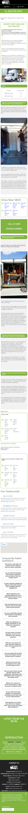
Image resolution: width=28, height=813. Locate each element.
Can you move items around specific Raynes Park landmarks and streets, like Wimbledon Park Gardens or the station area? (13, 674)
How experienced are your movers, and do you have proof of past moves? (13, 606)
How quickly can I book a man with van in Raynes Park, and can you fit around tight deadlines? (13, 705)
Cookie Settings (6, 806)
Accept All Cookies (8, 809)
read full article (14, 752)
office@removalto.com (16, 786)
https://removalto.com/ (15, 788)
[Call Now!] (8, 446)
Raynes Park (4, 411)
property (11, 742)
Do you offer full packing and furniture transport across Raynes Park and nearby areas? (13, 575)
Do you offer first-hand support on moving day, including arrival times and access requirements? (13, 694)
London (18, 742)
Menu (8, 6)
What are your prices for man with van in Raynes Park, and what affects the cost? (13, 645)
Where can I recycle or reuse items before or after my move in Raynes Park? (13, 684)
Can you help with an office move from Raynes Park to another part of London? (13, 655)
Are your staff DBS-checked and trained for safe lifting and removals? (13, 614)
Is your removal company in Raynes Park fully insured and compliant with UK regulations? (13, 586)
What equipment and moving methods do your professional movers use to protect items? (13, 596)
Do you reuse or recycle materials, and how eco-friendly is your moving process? (13, 635)
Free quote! (4, 449)
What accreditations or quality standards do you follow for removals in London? (13, 624)
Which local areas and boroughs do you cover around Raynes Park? (13, 663)
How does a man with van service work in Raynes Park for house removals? (13, 565)
